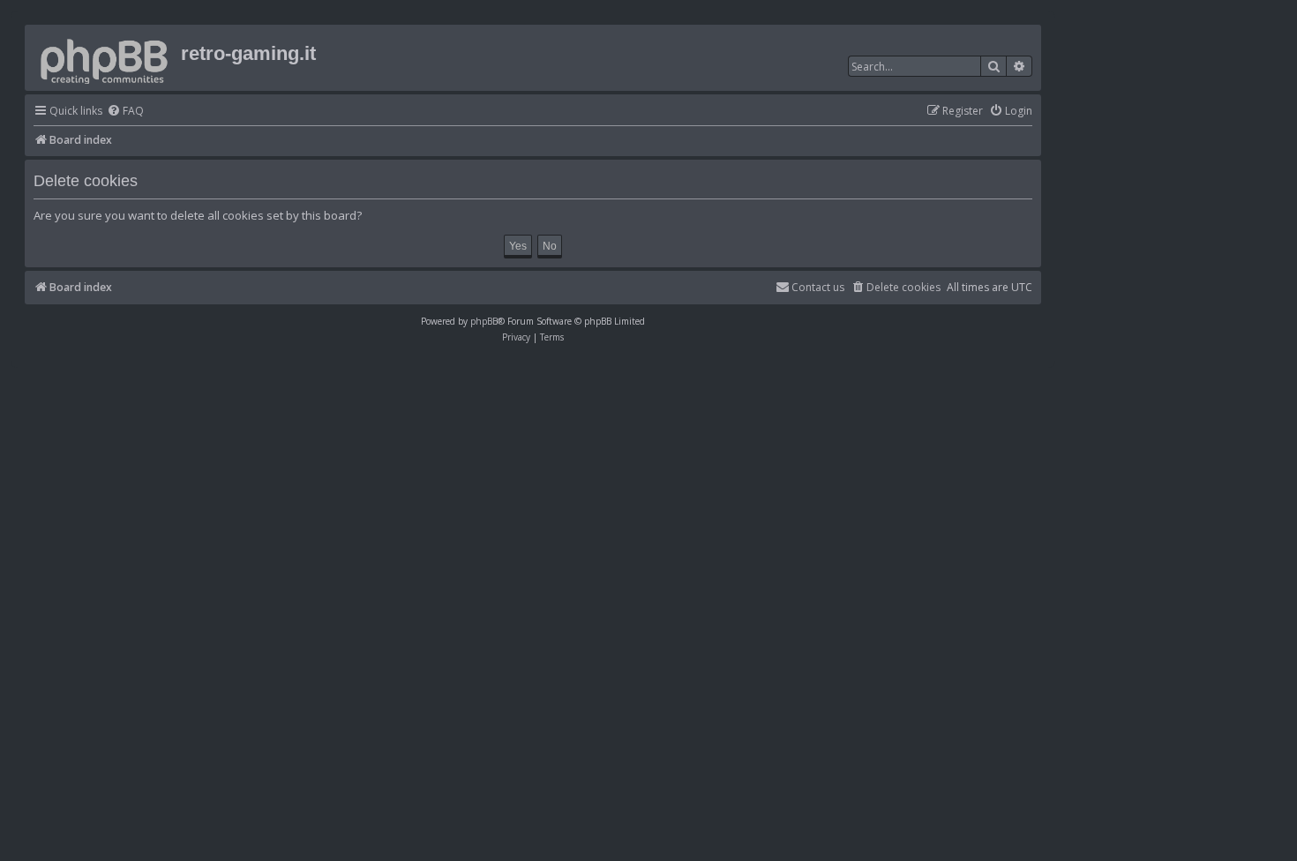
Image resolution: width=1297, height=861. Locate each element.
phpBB (484, 321)
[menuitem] (125, 112)
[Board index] (105, 57)
